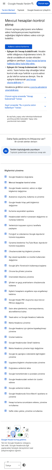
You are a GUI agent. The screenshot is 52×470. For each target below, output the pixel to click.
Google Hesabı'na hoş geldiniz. (14, 440)
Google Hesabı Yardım (19, 3)
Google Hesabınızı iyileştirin (38, 10)
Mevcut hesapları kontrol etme (22, 182)
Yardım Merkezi (8, 10)
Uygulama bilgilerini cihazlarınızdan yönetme (27, 362)
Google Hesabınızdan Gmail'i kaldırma (24, 343)
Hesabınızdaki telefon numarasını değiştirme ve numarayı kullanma (28, 218)
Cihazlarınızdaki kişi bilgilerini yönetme (24, 251)
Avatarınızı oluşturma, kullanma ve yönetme (26, 197)
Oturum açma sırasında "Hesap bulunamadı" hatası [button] (19, 97)
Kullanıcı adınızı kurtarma (18, 47)
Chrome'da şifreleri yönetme (20, 271)
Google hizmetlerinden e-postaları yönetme (27, 374)
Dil (8, 462)
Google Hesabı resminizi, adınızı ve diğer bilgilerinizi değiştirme (25, 189)
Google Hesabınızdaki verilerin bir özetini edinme (26, 381)
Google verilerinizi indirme (19, 388)
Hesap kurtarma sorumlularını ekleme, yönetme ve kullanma (28, 404)
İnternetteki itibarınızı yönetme (21, 277)
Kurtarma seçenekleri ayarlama (21, 211)
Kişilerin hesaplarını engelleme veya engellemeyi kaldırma (28, 292)
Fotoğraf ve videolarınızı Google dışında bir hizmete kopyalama (27, 235)
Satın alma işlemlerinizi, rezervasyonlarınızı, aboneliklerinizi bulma (26, 310)
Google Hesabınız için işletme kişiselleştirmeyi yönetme (27, 330)
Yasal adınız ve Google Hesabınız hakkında (26, 317)
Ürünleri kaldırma (15, 337)
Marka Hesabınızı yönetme (19, 323)
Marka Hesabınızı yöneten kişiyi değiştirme (26, 348)
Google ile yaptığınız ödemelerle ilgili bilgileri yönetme (27, 355)
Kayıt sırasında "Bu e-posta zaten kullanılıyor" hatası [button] (20, 106)
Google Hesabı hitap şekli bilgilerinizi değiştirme (24, 204)
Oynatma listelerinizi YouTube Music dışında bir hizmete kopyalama (28, 244)
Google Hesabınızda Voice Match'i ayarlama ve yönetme (28, 395)
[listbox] (12, 465)
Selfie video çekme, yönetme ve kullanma (25, 411)
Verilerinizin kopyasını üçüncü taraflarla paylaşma (25, 227)
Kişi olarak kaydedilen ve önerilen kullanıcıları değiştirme (27, 258)
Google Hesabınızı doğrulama (21, 177)
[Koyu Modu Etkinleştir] (24, 465)
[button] (4, 4)
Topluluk (20, 10)
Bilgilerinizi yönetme (14, 170)
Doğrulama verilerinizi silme (20, 368)
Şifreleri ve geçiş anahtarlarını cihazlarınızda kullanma (27, 284)
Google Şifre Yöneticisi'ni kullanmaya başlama (27, 266)
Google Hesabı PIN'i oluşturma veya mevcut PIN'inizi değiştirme (26, 301)
